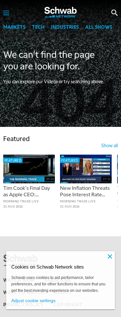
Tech (38, 27)
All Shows (98, 27)
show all (109, 145)
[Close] (109, 256)
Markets (14, 27)
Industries (65, 27)
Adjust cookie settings (33, 300)
